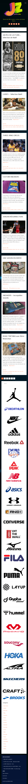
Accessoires (6, 705)
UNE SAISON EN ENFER (12, 258)
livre (20, 85)
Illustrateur (5, 778)
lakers (4, 126)
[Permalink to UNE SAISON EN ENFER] (14, 268)
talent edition (19, 126)
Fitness (5, 720)
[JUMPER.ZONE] (14, 9)
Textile (5, 746)
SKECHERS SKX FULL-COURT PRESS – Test (12, 766)
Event (5, 717)
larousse (12, 329)
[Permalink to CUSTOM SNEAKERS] (14, 187)
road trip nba (9, 373)
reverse (18, 288)
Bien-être (5, 710)
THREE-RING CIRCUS (11, 135)
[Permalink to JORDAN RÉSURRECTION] (14, 227)
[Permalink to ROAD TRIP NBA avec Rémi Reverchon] (14, 349)
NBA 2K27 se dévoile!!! (8, 759)
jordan (15, 209)
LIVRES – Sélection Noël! (12, 94)
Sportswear (6, 741)
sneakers (4, 87)
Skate (5, 736)
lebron (7, 126)
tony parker (11, 87)
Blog (5, 288)
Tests (5, 743)
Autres (5, 708)
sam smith (22, 249)
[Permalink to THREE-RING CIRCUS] (14, 145)
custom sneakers (10, 209)
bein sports (15, 371)
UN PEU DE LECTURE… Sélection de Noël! (12, 761)
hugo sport (21, 125)
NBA (7, 166)
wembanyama (16, 87)
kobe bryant (11, 168)
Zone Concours (5, 773)
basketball (10, 85)
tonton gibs (20, 329)
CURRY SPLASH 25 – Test (9, 764)
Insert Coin (5, 775)
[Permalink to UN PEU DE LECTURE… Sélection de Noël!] (14, 56)
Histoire (5, 722)
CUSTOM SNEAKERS (11, 177)
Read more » (20, 80)
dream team (11, 125)
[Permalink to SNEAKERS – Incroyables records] (14, 308)
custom (5, 209)
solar (8, 87)
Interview (5, 724)
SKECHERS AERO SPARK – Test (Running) (12, 768)
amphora (6, 85)
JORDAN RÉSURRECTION (13, 217)
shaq (19, 168)
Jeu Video (5, 727)
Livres (5, 84)
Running (5, 734)
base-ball (6, 249)
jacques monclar (16, 85)
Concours (5, 715)
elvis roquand (16, 125)
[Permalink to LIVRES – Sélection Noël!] (14, 104)
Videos (5, 748)
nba (22, 85)
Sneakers (8, 207)
